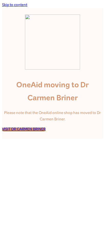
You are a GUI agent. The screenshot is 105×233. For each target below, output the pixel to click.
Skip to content (14, 5)
